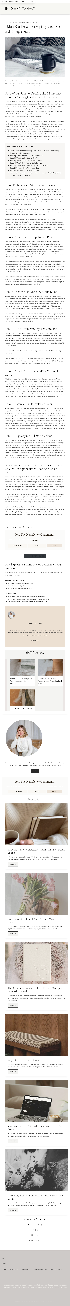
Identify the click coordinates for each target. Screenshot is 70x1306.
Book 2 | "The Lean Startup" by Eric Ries (24, 158)
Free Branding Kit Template (16, 586)
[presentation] (22, 667)
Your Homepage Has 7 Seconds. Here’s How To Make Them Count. (36, 1128)
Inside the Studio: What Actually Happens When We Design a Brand (36, 851)
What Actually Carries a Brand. (21, 708)
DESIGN (35, 1229)
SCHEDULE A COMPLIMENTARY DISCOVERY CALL (17, 1)
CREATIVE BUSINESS (32, 22)
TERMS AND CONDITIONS (56, 1269)
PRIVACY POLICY (25, 1269)
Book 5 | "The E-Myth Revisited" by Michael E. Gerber (29, 165)
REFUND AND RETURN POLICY (40, 1269)
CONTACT (4, 1263)
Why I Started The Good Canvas (23, 1060)
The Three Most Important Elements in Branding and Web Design (27, 602)
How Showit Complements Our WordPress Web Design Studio (34, 920)
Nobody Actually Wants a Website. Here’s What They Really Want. (50, 681)
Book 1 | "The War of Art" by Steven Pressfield (26, 155)
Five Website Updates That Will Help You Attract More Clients (26, 597)
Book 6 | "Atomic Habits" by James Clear (25, 168)
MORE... (35, 771)
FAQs (5, 1269)
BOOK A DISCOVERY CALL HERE (35, 556)
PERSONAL (35, 1240)
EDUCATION (35, 1224)
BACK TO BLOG (35, 640)
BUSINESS (35, 1235)
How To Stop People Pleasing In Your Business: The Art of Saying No (28, 599)
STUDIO (3, 1261)
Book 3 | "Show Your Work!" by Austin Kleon (26, 160)
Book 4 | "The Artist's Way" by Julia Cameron (26, 163)
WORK (3, 1258)
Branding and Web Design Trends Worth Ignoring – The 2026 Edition (22, 681)
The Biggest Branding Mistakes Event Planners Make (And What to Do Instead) (35, 990)
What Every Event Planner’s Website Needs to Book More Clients (35, 1197)
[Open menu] (68, 9)
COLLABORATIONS (14, 1269)
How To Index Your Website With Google (20, 588)
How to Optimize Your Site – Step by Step (20, 583)
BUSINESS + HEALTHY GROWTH (15, 22)
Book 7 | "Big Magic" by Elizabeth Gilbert (25, 170)
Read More (14, 864)
